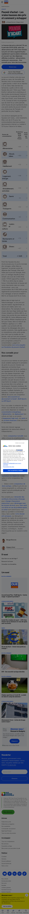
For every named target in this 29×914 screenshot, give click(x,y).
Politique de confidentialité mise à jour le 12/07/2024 (12, 464)
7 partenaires (19, 450)
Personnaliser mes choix (8, 466)
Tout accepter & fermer (15, 470)
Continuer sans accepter (19, 442)
